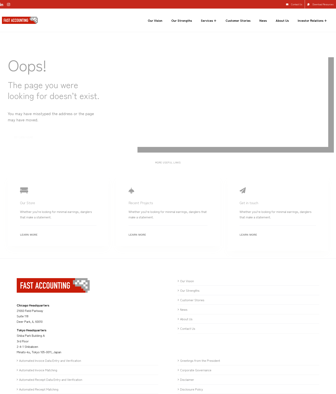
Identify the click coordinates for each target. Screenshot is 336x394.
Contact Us (187, 328)
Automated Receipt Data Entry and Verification (50, 379)
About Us (186, 319)
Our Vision (187, 281)
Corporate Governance (195, 370)
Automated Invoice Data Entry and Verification (50, 360)
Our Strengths (190, 290)
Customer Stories (192, 300)
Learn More (29, 234)
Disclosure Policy (191, 389)
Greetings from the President (200, 360)
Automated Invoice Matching (38, 370)
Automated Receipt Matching (38, 389)
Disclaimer (187, 379)
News (183, 309)
